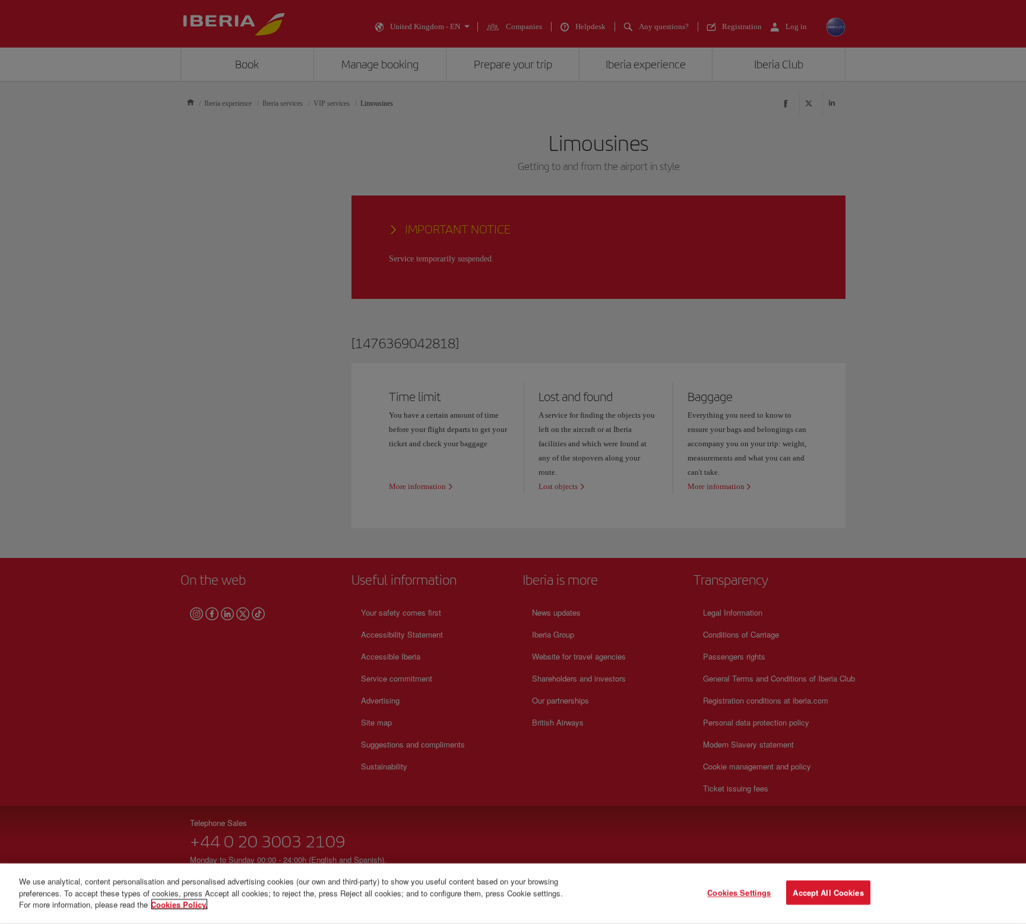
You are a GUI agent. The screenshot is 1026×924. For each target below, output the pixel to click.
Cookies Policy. (179, 904)
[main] (513, 893)
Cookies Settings (739, 892)
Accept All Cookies (828, 892)
